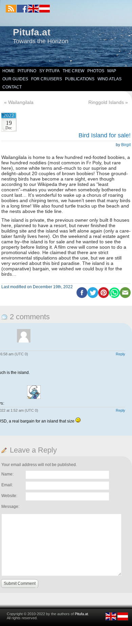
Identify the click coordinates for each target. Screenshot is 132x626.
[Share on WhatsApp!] (114, 296)
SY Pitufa (49, 71)
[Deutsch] (44, 11)
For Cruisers (46, 79)
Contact (12, 87)
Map (111, 71)
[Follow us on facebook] (22, 8)
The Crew (73, 71)
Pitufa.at (31, 32)
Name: (7, 474)
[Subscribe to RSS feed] (11, 8)
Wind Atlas (109, 79)
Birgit (126, 144)
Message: (10, 506)
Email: (7, 485)
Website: (9, 495)
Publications (79, 79)
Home (8, 71)
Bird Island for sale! (105, 135)
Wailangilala (21, 102)
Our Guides (15, 79)
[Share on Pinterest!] (103, 296)
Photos (95, 71)
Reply (120, 354)
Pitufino (27, 71)
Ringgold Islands (106, 102)
